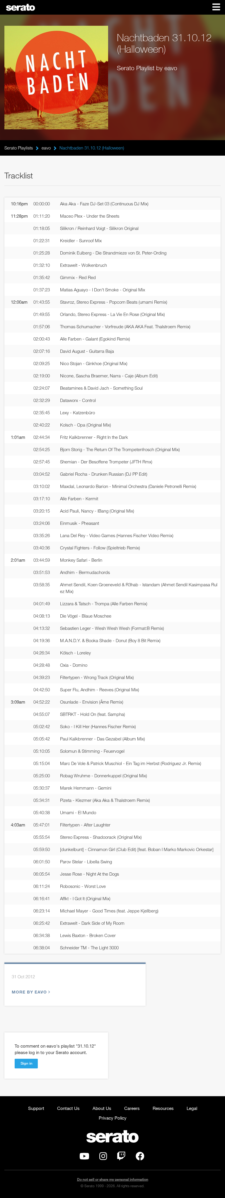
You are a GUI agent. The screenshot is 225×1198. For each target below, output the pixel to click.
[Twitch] (121, 1157)
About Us (102, 1108)
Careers (132, 1108)
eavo (46, 147)
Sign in (26, 1063)
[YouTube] (84, 1157)
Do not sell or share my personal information (112, 1179)
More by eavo (29, 991)
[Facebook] (140, 1157)
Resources (163, 1108)
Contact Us (68, 1108)
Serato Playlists (18, 147)
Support (36, 1108)
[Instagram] (103, 1157)
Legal (192, 1108)
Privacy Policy (113, 1117)
